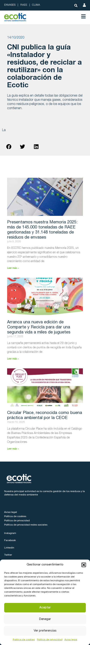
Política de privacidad (49, 639)
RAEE (23, 5)
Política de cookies (24, 639)
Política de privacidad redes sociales (25, 525)
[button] (84, 565)
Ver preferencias (45, 630)
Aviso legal (70, 639)
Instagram (10, 533)
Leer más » (13, 268)
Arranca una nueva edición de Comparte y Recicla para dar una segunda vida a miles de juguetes (38, 327)
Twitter (8, 555)
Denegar (45, 619)
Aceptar (45, 607)
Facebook (10, 540)
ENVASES (9, 5)
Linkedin (9, 548)
